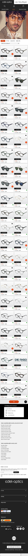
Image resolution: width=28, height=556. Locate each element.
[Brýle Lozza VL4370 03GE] (7, 153)
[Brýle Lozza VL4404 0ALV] (7, 256)
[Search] (4, 6)
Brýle (14, 9)
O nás (2, 490)
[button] (7, 2)
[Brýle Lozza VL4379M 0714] (20, 374)
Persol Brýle (3, 453)
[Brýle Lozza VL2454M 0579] (20, 256)
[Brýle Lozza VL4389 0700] (20, 330)
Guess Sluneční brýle (5, 434)
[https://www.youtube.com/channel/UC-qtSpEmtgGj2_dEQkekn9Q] (23, 529)
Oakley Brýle (4, 446)
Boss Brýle (3, 456)
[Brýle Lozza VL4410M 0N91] (20, 124)
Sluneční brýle (5, 9)
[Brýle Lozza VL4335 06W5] (7, 360)
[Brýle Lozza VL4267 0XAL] (20, 345)
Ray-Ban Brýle (4, 445)
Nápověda (3, 502)
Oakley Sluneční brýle (6, 426)
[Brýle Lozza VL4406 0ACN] (20, 94)
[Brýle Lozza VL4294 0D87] (7, 374)
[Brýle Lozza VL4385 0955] (7, 65)
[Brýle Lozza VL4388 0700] (7, 301)
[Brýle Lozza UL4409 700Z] (7, 168)
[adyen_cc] (2, 511)
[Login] (14, 6)
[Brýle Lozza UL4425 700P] (7, 183)
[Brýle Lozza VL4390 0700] (20, 227)
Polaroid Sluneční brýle (6, 431)
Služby (2, 496)
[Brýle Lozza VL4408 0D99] (20, 242)
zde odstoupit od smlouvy (14, 547)
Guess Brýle (3, 454)
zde (1, 475)
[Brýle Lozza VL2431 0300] (20, 198)
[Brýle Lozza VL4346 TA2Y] (7, 198)
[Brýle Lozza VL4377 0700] (20, 389)
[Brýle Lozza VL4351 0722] (7, 109)
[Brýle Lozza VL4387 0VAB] (7, 139)
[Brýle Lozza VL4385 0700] (7, 242)
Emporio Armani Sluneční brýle (8, 433)
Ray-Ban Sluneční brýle (6, 425)
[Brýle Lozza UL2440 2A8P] (20, 168)
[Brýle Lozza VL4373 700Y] (7, 389)
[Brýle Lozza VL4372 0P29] (7, 271)
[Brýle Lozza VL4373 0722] (20, 50)
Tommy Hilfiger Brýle (5, 457)
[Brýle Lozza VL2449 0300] (7, 286)
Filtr (3, 40)
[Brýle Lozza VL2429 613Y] (7, 80)
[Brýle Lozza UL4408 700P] (20, 109)
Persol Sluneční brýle (5, 428)
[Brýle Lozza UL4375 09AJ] (20, 183)
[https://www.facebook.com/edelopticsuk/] (18, 529)
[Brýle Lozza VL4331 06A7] (20, 301)
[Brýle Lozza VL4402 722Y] (7, 94)
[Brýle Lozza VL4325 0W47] (7, 124)
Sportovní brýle (22, 9)
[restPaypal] (9, 511)
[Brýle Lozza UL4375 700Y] (20, 80)
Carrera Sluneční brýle (6, 429)
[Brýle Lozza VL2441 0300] (20, 139)
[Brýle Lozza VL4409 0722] (7, 50)
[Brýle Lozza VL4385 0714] (20, 153)
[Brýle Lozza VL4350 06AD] (20, 65)
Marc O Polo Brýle (5, 450)
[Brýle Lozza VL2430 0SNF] (20, 271)
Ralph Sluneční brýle (5, 436)
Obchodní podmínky (9, 549)
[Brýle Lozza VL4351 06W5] (20, 212)
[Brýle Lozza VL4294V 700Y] (7, 330)
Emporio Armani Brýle (6, 451)
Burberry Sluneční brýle (6, 437)
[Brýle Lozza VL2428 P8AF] (7, 227)
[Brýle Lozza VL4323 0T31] (20, 360)
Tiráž (22, 549)
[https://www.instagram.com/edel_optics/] (20, 529)
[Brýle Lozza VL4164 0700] (20, 315)
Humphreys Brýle (5, 448)
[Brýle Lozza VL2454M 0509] (20, 286)
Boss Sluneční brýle (5, 439)
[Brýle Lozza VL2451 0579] (7, 345)
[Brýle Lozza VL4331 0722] (7, 212)
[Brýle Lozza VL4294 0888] (7, 315)
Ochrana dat (17, 549)
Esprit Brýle (3, 459)
